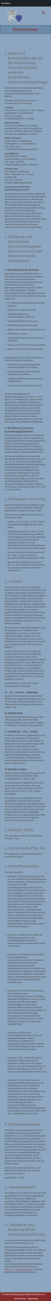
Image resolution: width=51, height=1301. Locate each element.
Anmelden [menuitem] (5, 3)
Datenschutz (20, 1298)
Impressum (33, 1298)
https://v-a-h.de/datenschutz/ (19, 1269)
